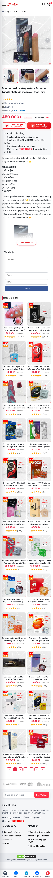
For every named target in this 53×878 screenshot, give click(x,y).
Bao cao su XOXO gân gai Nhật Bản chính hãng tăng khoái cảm (39, 485)
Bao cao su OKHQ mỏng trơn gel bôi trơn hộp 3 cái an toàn (39, 601)
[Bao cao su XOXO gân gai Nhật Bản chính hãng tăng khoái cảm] (39, 469)
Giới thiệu (7, 840)
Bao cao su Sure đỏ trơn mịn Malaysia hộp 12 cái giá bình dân (39, 757)
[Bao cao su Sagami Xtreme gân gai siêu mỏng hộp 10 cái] (39, 546)
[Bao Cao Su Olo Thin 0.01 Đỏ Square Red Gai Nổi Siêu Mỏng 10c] (39, 353)
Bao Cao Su (19, 110)
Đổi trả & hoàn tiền (37, 846)
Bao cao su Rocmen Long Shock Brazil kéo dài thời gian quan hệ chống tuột (39, 330)
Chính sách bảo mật (12, 836)
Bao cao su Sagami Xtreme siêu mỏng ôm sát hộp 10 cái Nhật (14, 640)
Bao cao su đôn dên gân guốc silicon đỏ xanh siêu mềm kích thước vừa (14, 407)
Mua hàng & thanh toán (39, 836)
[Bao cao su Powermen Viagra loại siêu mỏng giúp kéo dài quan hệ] (14, 585)
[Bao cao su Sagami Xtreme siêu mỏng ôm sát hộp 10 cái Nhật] (14, 624)
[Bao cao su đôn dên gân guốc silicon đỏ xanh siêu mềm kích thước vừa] (14, 391)
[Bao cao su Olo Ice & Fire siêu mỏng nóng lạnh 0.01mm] (39, 508)
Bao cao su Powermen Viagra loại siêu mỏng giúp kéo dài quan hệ (14, 601)
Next (49, 76)
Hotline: (14, 821)
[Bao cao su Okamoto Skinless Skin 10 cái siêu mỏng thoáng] (14, 702)
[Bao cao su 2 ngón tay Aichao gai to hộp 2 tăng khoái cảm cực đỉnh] (14, 353)
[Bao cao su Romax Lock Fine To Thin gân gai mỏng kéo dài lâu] (39, 624)
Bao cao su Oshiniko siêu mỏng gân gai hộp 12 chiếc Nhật (14, 757)
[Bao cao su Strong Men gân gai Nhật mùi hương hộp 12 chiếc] (14, 663)
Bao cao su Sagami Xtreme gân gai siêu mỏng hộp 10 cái (39, 563)
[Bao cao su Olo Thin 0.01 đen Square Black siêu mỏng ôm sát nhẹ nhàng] (14, 469)
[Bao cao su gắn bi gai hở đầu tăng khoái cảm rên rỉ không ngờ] (14, 314)
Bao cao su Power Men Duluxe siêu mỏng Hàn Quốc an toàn (39, 679)
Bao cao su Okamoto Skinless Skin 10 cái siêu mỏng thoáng (14, 718)
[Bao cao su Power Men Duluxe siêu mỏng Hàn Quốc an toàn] (39, 663)
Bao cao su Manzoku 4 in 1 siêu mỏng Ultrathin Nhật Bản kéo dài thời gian (14, 446)
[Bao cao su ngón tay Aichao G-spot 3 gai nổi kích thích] (39, 430)
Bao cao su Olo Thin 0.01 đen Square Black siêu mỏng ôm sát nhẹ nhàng (14, 485)
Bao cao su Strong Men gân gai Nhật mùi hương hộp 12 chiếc (14, 679)
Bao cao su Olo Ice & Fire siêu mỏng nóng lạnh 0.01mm (39, 524)
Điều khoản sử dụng (11, 832)
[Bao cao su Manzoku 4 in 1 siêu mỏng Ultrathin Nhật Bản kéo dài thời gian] (14, 430)
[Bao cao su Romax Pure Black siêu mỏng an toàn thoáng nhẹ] (39, 702)
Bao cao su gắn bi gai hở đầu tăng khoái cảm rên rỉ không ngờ (14, 330)
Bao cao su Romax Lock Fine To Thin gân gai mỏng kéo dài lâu (39, 640)
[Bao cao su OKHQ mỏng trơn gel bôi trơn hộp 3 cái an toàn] (39, 585)
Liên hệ (6, 843)
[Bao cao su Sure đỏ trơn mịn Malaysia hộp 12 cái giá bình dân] (39, 740)
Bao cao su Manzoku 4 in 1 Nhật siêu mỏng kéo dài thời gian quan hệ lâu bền (39, 407)
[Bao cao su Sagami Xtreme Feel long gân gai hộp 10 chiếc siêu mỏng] (14, 546)
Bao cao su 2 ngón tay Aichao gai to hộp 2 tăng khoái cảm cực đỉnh (14, 369)
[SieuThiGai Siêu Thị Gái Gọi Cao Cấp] (14, 4)
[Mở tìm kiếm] (44, 4)
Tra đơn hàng (41, 795)
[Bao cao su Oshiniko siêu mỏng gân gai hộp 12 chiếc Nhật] (14, 740)
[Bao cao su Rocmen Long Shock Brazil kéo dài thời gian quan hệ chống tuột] (39, 314)
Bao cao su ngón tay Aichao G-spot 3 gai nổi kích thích (39, 446)
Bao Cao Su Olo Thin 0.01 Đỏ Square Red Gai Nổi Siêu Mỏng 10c (39, 369)
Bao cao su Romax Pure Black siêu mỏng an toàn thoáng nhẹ (39, 718)
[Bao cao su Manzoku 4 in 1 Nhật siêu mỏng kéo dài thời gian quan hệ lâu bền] (39, 391)
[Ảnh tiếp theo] (47, 40)
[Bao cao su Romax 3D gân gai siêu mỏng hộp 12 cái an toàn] (14, 508)
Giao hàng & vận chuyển (39, 832)
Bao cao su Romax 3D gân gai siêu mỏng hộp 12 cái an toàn (14, 524)
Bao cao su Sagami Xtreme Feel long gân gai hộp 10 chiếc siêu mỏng (14, 563)
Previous (4, 76)
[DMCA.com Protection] (26, 856)
